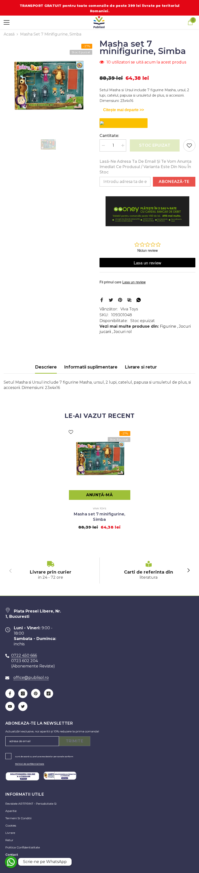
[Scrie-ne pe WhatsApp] (11, 862)
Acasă (9, 34)
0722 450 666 (24, 655)
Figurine (168, 326)
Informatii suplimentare (90, 367)
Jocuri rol (123, 331)
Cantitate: (109, 135)
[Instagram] (22, 693)
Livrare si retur (141, 367)
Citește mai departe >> (123, 110)
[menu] (6, 22)
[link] (51, 571)
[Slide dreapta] (188, 570)
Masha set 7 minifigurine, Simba (99, 517)
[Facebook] (102, 299)
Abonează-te (174, 181)
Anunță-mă (99, 495)
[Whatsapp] (138, 299)
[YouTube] (10, 706)
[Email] (129, 299)
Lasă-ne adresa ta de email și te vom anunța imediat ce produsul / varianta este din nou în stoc (145, 166)
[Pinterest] (120, 299)
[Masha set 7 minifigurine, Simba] (99, 458)
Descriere (46, 367)
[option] (48, 85)
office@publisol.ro (31, 677)
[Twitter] (111, 299)
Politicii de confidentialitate (29, 764)
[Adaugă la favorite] (189, 145)
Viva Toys (129, 309)
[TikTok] (48, 693)
